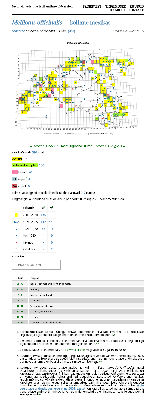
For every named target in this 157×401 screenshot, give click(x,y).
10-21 (20, 316)
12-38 (20, 289)
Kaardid (117, 10)
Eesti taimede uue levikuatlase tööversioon (43, 6)
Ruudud (137, 6)
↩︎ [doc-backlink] (115, 335)
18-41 (20, 305)
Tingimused (115, 6)
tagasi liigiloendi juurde (76, 146)
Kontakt (136, 10)
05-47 (20, 322)
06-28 (20, 300)
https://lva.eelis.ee (73, 350)
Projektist (92, 6)
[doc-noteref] (27, 172)
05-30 (20, 283)
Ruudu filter (18, 256)
